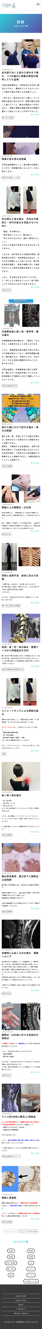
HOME (16, 26)
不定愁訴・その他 (13, 177)
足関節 (11, 1251)
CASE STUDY (21, 1296)
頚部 (11, 117)
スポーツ (17, 1156)
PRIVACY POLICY (21, 1313)
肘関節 (16, 669)
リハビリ (31, 1275)
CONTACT (21, 1309)
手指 (8, 290)
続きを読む (35, 114)
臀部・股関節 (11, 1263)
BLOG (21, 1305)
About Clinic (21, 1300)
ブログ (22, 26)
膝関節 (11, 1257)
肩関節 (9, 386)
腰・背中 (6, 117)
